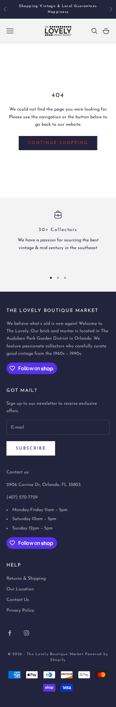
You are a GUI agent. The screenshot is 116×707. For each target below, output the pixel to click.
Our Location (20, 589)
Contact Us (17, 599)
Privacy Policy (20, 610)
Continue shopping (58, 143)
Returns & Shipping (26, 578)
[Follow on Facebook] (9, 633)
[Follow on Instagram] (26, 633)
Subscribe (31, 448)
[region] (58, 238)
